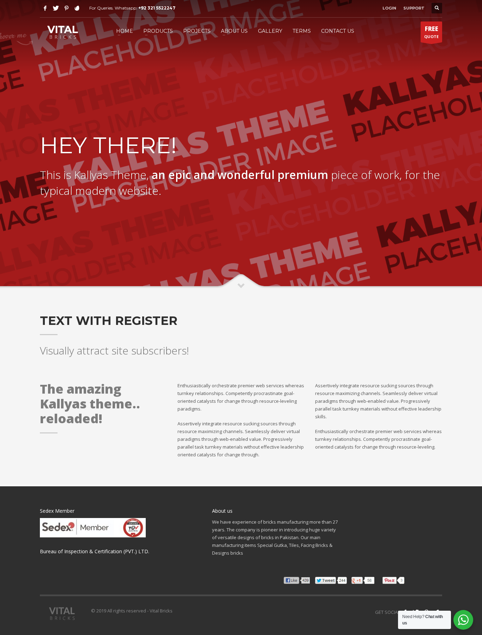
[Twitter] (55, 8)
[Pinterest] (66, 8)
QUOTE (431, 32)
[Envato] (77, 8)
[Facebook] (45, 8)
